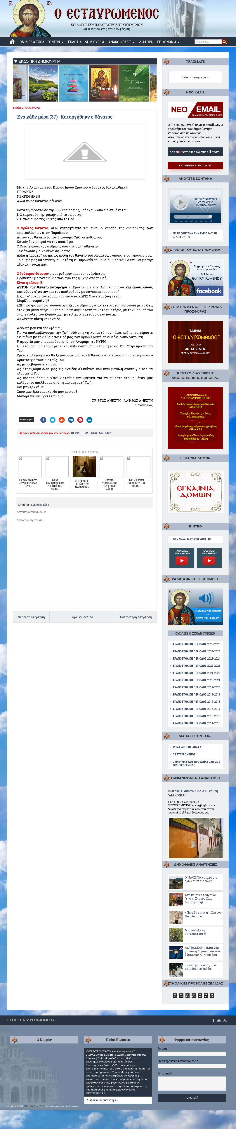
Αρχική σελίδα (82, 617)
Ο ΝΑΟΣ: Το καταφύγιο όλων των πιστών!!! (201, 879)
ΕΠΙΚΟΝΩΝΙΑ (168, 42)
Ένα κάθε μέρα (40, 504)
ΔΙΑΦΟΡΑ (146, 42)
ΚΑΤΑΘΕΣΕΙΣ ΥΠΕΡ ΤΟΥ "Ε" (195, 165)
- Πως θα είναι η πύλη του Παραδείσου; (203, 914)
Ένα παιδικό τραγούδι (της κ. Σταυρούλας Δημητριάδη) (200, 898)
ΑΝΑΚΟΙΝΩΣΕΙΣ (122, 42)
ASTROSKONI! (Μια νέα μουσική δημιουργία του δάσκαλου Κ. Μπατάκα (202, 951)
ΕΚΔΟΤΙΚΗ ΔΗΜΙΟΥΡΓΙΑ (86, 42)
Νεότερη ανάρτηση (31, 617)
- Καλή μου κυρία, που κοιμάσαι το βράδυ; (200, 967)
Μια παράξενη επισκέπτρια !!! (195, 931)
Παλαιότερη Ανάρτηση (136, 617)
